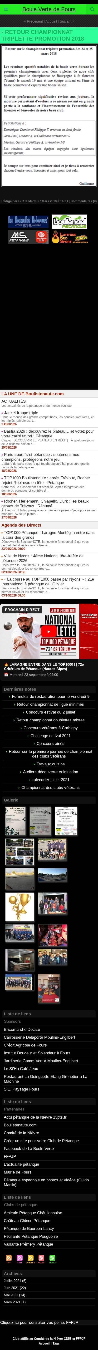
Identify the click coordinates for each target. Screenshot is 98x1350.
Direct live (64, 260)
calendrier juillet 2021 (50, 780)
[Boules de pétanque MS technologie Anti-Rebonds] (28, 232)
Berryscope (69, 256)
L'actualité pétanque (21, 1164)
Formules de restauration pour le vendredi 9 (50, 696)
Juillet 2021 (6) (15, 1281)
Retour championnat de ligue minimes (50, 704)
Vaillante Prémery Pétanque (28, 1244)
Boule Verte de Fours (49, 9)
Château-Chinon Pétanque (27, 1220)
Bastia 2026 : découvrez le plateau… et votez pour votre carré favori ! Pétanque (47, 433)
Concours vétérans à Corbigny (51, 728)
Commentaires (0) (84, 201)
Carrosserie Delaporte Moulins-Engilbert (39, 1037)
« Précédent (33, 21)
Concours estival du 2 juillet (50, 712)
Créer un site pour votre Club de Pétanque (41, 1141)
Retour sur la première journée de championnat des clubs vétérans (50, 753)
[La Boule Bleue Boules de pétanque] (28, 218)
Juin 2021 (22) (15, 1288)
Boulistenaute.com (20, 1125)
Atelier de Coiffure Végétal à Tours (31, 256)
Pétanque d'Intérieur (50, 252)
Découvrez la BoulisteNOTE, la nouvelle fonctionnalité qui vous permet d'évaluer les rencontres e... (45, 543)
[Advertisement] (49, 341)
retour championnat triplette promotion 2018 (42, 35)
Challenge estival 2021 (50, 736)
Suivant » (67, 21)
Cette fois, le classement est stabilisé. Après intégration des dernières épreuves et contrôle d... (42, 488)
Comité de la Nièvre (21, 1133)
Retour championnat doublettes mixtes (50, 720)
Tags (56, 1343)
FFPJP (10, 1156)
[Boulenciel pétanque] (69, 217)
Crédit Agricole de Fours (25, 1045)
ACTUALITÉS (13, 401)
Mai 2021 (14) (14, 1295)
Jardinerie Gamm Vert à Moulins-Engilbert (41, 1061)
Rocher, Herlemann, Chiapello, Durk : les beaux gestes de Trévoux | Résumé (45, 503)
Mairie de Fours (18, 1172)
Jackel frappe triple (21, 413)
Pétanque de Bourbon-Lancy (29, 1228)
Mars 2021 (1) (15, 1302)
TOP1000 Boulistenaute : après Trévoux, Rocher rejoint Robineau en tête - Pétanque (45, 480)
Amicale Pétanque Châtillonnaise (33, 1213)
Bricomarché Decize (22, 1029)
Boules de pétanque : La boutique (50, 269)
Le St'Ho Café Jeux (21, 1068)
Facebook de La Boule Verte (29, 1148)
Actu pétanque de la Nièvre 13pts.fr (35, 1117)
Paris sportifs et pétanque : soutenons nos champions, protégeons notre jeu (40, 457)
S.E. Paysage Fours (21, 1089)
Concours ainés (50, 743)
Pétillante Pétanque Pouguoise (31, 1236)
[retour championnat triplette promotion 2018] (49, 47)
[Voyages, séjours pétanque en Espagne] (70, 232)
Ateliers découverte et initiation (50, 772)
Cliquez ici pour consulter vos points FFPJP (39, 1322)
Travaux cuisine (51, 764)
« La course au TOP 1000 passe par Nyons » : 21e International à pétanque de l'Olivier (47, 581)
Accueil (51, 21)
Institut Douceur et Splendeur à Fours (37, 1053)
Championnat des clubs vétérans (50, 787)
